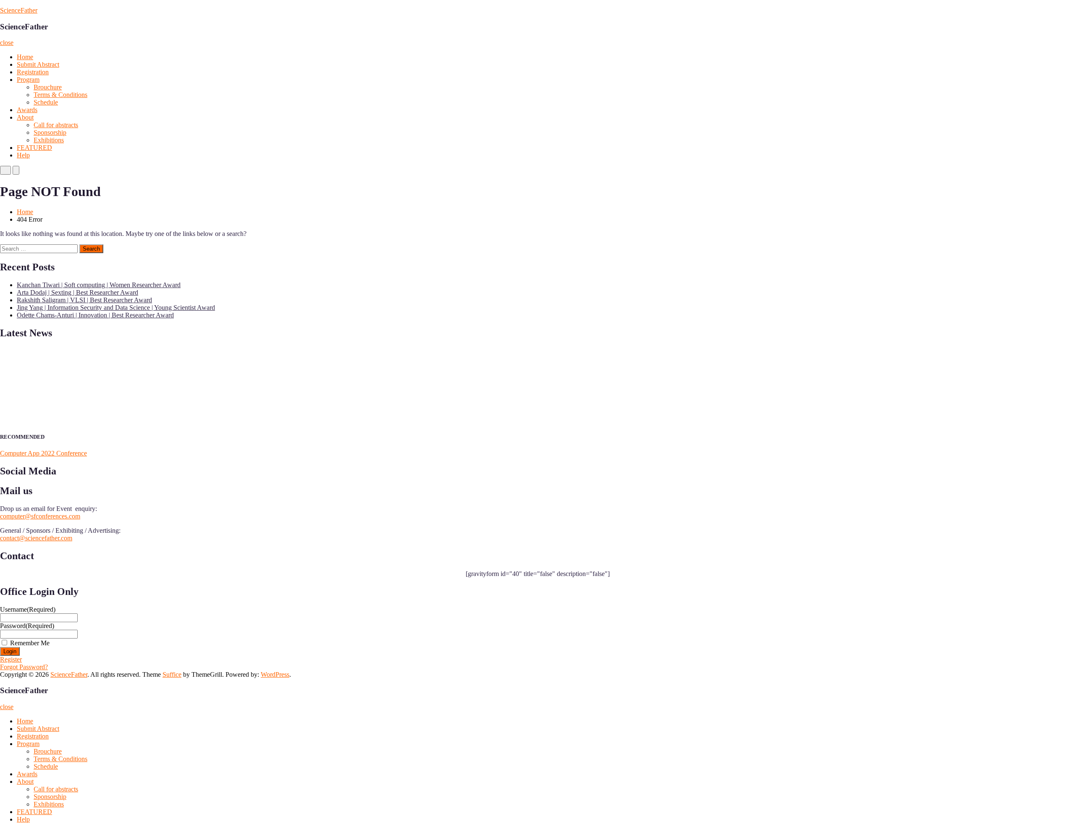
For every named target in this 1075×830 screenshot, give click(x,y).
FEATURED (34, 147)
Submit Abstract (38, 64)
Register (11, 659)
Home (25, 56)
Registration (33, 72)
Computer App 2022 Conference (43, 453)
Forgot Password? (24, 666)
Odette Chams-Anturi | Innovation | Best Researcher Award (95, 315)
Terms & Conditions (60, 94)
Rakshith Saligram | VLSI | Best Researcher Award (84, 300)
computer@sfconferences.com (40, 516)
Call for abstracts (56, 124)
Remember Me (30, 643)
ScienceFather (18, 10)
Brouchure (48, 87)
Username (27, 609)
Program (28, 79)
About (25, 117)
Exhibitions (49, 140)
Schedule (46, 102)
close (6, 42)
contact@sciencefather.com (36, 538)
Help (23, 155)
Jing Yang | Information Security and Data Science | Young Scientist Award (116, 307)
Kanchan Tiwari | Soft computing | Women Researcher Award (99, 284)
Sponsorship (50, 132)
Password (27, 625)
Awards (27, 109)
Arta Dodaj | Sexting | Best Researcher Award (77, 292)
